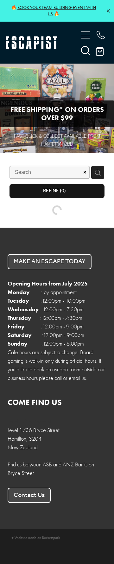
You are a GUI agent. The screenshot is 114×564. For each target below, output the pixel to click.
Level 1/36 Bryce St (29, 421)
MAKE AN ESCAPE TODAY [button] (50, 262)
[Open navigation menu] (85, 35)
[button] (85, 50)
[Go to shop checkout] (100, 50)
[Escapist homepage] (39, 42)
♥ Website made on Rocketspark (35, 537)
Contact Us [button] (29, 495)
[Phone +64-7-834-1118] (100, 35)
